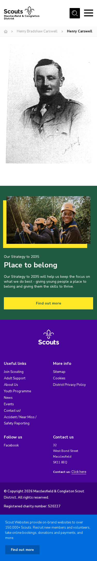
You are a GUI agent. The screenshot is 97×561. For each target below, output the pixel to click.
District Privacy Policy (69, 384)
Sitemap (59, 372)
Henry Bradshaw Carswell (37, 31)
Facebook (11, 445)
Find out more (48, 303)
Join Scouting (14, 372)
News (8, 397)
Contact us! (12, 410)
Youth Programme (17, 391)
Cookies (59, 378)
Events (9, 404)
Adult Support (14, 378)
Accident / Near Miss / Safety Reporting (20, 420)
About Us (11, 384)
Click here (78, 472)
